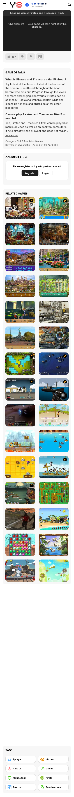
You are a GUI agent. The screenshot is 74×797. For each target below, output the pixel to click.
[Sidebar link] (4, 4)
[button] (11, 135)
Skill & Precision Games (30, 141)
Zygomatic (24, 144)
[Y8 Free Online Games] (16, 5)
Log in (46, 173)
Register (30, 173)
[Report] (31, 56)
